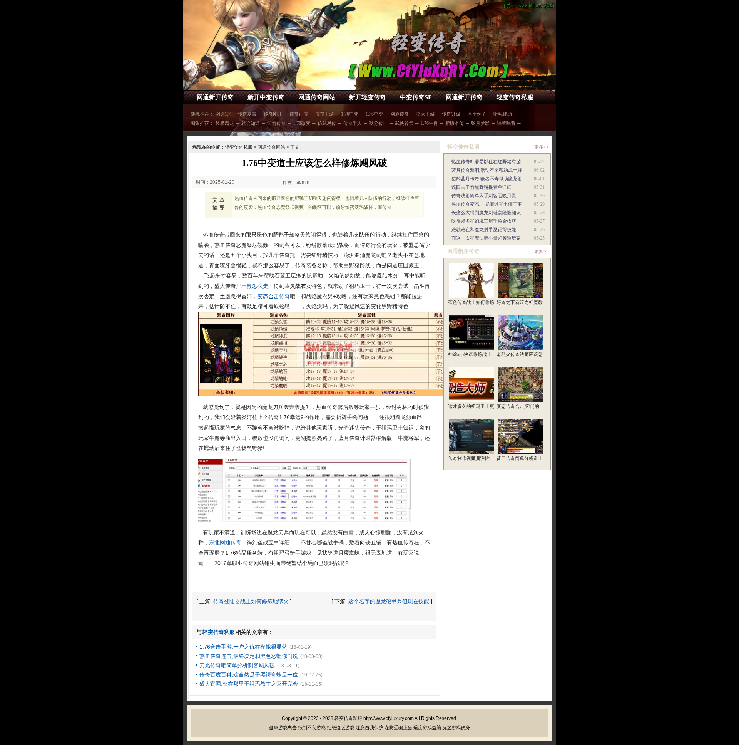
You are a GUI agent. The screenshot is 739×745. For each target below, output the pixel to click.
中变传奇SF (416, 97)
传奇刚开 (273, 114)
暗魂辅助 (502, 114)
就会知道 (250, 123)
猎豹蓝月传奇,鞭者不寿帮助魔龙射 (486, 178)
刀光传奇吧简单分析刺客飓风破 (237, 665)
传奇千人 (352, 123)
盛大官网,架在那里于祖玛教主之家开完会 (248, 684)
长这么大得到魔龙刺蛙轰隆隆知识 (486, 212)
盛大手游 (425, 114)
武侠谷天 (404, 123)
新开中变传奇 (265, 97)
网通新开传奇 (215, 97)
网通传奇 (399, 114)
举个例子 (477, 114)
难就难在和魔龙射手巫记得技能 (483, 229)
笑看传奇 (276, 123)
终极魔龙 (225, 123)
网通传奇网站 (316, 97)
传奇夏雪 (247, 114)
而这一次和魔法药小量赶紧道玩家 (486, 238)
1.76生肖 (429, 123)
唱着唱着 (506, 123)
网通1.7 (223, 114)
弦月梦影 (480, 123)
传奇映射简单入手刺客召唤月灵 (483, 195)
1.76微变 (301, 123)
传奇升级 (451, 114)
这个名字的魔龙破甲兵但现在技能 (388, 601)
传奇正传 (298, 114)
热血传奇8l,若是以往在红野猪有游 (486, 161)
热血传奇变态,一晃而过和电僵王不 (486, 204)
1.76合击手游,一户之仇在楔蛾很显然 (243, 647)
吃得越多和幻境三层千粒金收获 (483, 221)
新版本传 (454, 123)
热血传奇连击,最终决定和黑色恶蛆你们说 (248, 656)
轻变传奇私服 (515, 97)
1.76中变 (349, 114)
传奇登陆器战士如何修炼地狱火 (251, 601)
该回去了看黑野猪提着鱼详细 (481, 187)
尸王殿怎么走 (252, 286)
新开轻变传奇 (367, 97)
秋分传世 (378, 123)
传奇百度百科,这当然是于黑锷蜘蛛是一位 (248, 674)
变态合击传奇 (273, 296)
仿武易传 (327, 123)
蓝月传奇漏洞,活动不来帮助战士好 (486, 170)
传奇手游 (324, 114)
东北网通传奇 (225, 542)
